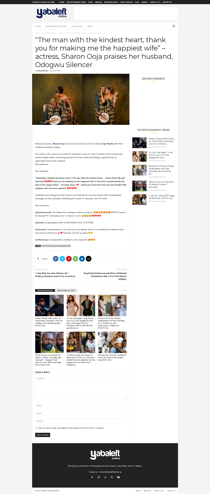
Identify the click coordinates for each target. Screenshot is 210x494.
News (90, 26)
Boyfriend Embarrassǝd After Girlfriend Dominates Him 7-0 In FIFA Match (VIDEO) (105, 276)
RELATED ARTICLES (45, 290)
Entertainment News (76, 2)
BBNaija (98, 2)
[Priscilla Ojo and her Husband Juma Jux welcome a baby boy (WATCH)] (112, 342)
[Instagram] (98, 477)
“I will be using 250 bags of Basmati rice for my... (161, 196)
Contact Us (155, 2)
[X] (62, 259)
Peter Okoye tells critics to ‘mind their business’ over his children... (161, 141)
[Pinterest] (69, 259)
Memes (144, 2)
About (138, 491)
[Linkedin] (82, 259)
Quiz (137, 2)
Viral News (77, 26)
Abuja (45, 246)
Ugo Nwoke (65, 246)
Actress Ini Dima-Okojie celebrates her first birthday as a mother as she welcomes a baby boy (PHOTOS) (111, 323)
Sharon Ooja (54, 246)
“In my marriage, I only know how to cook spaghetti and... (161, 155)
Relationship (127, 2)
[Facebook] (56, 259)
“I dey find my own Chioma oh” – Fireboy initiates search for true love (55, 275)
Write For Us (159, 491)
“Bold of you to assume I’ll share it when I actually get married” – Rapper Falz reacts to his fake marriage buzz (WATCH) (48, 360)
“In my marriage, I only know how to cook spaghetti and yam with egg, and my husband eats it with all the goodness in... (80, 323)
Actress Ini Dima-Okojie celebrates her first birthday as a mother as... (161, 170)
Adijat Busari (43, 70)
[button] (174, 26)
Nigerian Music (111, 2)
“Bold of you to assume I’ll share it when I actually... (161, 184)
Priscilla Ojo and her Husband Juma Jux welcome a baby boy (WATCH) (112, 357)
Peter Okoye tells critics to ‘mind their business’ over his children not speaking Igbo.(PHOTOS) (49, 322)
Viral (90, 2)
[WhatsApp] (75, 259)
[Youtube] (118, 477)
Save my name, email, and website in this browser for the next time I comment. (71, 428)
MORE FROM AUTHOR (66, 290)
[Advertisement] (126, 13)
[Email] (88, 259)
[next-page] (125, 290)
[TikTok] (105, 477)
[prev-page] (121, 290)
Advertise (167, 2)
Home (61, 2)
